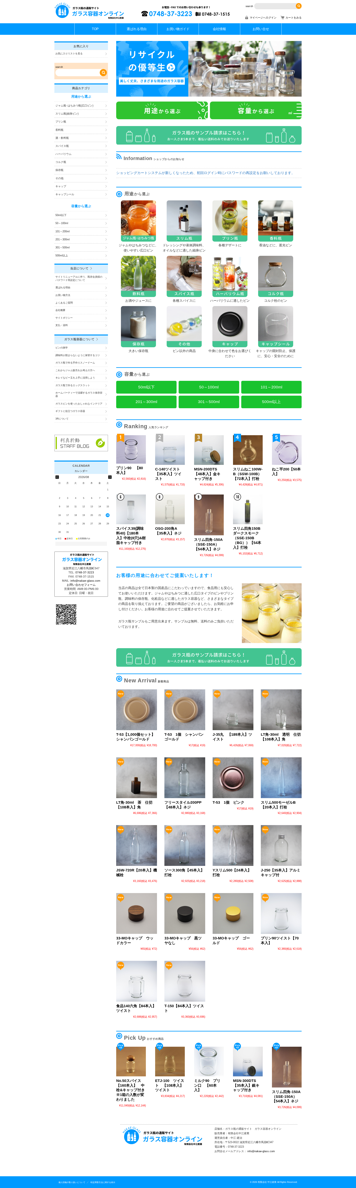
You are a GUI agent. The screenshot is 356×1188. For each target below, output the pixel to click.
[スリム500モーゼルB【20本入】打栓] (281, 777)
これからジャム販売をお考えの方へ (75, 370)
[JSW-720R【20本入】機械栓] (136, 845)
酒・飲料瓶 (62, 137)
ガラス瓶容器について (79, 339)
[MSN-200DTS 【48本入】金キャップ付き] (209, 450)
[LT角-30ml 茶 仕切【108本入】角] (136, 777)
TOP (95, 29)
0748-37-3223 (84, 572)
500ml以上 (61, 255)
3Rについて (62, 418)
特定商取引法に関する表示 (102, 1182)
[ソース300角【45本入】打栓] (184, 845)
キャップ (60, 186)
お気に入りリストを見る (69, 53)
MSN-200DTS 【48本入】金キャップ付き (207, 474)
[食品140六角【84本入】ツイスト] (136, 981)
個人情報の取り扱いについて (72, 1182)
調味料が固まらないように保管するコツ (77, 355)
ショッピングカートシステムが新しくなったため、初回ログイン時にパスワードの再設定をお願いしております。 (205, 173)
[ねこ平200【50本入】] (287, 450)
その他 (59, 178)
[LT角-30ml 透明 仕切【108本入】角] (281, 709)
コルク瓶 (60, 162)
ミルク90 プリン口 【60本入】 (207, 1085)
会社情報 (219, 29)
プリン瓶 (60, 121)
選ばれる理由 (136, 29)
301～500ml (62, 247)
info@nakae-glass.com (261, 1151)
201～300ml (62, 239)
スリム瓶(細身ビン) (66, 113)
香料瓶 (59, 129)
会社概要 (60, 310)
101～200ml (62, 231)
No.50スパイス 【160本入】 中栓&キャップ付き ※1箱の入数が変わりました (132, 1090)
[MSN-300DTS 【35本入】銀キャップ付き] (248, 1061)
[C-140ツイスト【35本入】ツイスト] (170, 450)
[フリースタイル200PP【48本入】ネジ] (184, 777)
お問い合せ (261, 29)
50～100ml (61, 223)
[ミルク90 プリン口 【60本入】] (209, 1061)
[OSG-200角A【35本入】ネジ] (170, 509)
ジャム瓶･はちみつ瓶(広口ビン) (74, 105)
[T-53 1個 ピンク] (233, 777)
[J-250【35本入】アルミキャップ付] (281, 845)
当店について (79, 268)
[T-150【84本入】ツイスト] (184, 981)
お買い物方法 (62, 295)
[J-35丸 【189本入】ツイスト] (233, 709)
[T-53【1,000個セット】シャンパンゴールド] (136, 709)
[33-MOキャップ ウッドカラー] (136, 913)
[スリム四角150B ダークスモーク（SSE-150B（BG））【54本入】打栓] (248, 509)
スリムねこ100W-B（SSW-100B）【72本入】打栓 (247, 474)
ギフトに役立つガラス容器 (70, 411)
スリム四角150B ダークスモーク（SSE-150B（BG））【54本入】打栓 (248, 538)
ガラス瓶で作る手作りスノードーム (75, 362)
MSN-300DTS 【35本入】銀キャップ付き (246, 1085)
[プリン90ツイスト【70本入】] (281, 913)
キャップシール (64, 194)
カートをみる (294, 17)
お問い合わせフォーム (81, 584)
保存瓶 (59, 170)
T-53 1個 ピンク (228, 802)
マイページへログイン (263, 17)
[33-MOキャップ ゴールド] (233, 913)
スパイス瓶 (62, 145)
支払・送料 (61, 325)
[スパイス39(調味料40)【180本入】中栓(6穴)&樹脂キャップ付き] (131, 509)
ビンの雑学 (61, 347)
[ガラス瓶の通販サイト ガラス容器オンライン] (89, 18)
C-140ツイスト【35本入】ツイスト (168, 474)
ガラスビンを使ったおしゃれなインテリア (78, 403)
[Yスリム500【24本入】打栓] (233, 845)
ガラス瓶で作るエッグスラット (72, 385)
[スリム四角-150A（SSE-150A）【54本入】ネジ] (209, 515)
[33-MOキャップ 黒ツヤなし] (184, 913)
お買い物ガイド (178, 29)
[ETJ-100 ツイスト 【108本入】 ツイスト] (170, 1061)
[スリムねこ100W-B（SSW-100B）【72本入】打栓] (248, 450)
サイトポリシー (64, 317)
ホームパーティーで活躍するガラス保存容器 (78, 394)
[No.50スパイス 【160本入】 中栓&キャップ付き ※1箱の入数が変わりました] (131, 1061)
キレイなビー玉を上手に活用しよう (75, 377)
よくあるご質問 (64, 302)
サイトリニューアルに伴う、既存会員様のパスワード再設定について (78, 278)
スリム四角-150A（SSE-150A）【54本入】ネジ (208, 544)
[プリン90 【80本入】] (131, 449)
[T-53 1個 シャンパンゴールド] (184, 709)
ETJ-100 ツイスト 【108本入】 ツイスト (171, 1085)
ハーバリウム (63, 154)
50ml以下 (61, 215)
